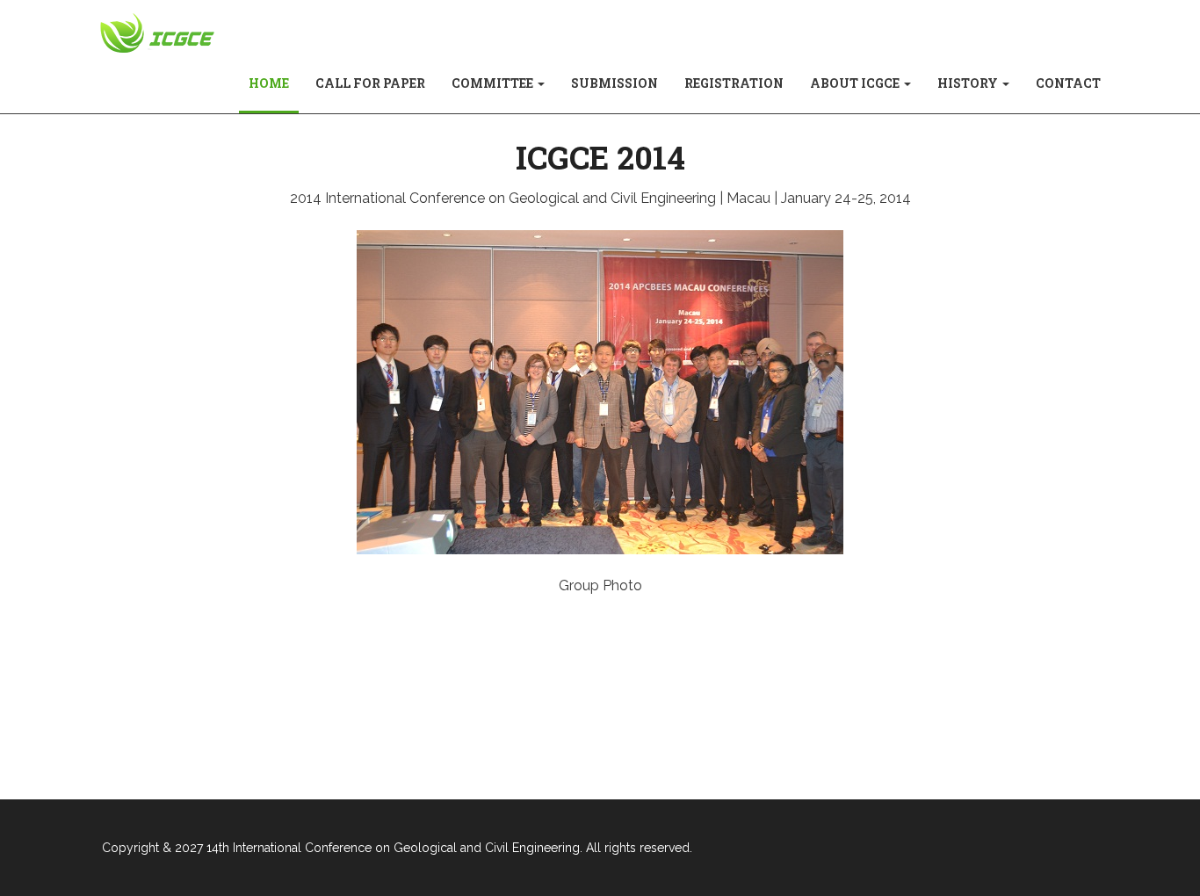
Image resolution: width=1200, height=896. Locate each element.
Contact (1068, 83)
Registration (734, 83)
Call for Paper (370, 83)
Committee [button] (494, 83)
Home (275, 82)
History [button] (969, 83)
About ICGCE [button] (856, 83)
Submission (614, 83)
